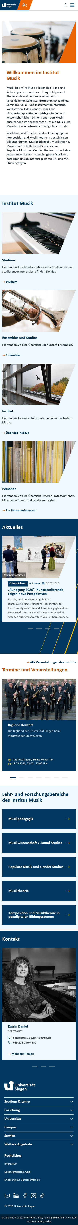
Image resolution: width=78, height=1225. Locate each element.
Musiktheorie (18, 891)
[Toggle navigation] (72, 5)
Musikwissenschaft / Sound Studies (35, 843)
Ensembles (13, 355)
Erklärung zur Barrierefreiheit (22, 1179)
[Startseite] (19, 1086)
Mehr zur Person (23, 1054)
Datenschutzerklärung (17, 1171)
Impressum (10, 1163)
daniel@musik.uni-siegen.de (32, 1038)
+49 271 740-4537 (24, 1042)
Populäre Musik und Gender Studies (35, 867)
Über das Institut (17, 433)
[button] (21, 628)
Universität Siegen (24, 1206)
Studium (11, 282)
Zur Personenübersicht (21, 510)
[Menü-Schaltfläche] (65, 5)
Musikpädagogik (20, 819)
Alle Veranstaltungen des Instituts (53, 662)
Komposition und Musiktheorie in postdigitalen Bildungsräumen (34, 915)
